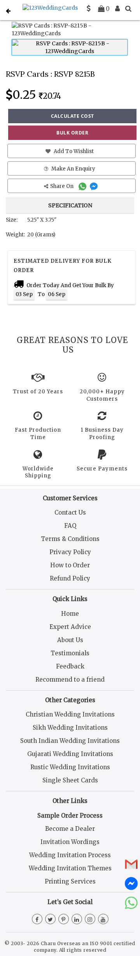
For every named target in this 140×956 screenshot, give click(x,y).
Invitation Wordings (70, 842)
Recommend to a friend (70, 679)
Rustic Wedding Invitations (70, 767)
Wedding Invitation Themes (70, 868)
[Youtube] (103, 919)
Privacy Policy (70, 552)
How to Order (70, 565)
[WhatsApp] (83, 186)
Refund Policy (70, 578)
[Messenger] (95, 186)
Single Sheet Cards (70, 780)
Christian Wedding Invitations (70, 714)
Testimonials (70, 653)
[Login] (117, 8)
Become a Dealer (70, 828)
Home (70, 613)
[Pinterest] (64, 919)
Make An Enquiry (72, 168)
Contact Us (70, 512)
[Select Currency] (88, 8)
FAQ (70, 525)
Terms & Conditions (70, 539)
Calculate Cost (72, 116)
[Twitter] (50, 919)
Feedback (70, 666)
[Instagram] (90, 919)
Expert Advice (70, 626)
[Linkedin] (77, 919)
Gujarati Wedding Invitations (70, 754)
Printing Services (70, 881)
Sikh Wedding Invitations (70, 727)
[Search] (128, 8)
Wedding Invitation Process (70, 855)
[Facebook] (37, 919)
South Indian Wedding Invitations (70, 740)
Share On (62, 186)
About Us (70, 640)
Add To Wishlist (73, 151)
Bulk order (72, 132)
